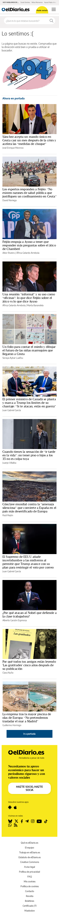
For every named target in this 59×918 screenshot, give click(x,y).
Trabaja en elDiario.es (29, 852)
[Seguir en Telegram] (27, 821)
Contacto (29, 891)
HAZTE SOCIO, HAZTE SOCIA (29, 788)
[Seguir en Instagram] (32, 821)
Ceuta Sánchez (25, 2)
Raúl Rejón (7, 515)
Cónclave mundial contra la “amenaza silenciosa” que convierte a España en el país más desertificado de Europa (29, 507)
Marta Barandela (35, 305)
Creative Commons (29, 862)
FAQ (29, 876)
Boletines (29, 901)
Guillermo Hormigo (11, 725)
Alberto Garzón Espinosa (14, 620)
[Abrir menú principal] (54, 9)
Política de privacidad (29, 871)
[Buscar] (51, 20)
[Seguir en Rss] (15, 825)
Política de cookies (29, 886)
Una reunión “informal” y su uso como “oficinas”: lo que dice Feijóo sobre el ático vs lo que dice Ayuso (28, 297)
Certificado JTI (30, 905)
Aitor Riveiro (8, 252)
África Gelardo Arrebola (27, 252)
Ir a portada (29, 733)
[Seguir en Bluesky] (10, 821)
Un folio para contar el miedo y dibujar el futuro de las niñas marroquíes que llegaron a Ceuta (29, 350)
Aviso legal (29, 866)
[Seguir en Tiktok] (46, 821)
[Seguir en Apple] (15, 807)
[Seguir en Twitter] (16, 821)
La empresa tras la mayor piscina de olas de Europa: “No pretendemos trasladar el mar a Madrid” (26, 717)
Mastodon (29, 910)
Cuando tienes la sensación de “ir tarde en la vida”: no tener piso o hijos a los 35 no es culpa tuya (28, 455)
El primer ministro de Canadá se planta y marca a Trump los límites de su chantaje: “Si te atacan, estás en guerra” (29, 402)
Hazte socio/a (42, 10)
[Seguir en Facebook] (22, 821)
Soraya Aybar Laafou (12, 357)
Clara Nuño (7, 672)
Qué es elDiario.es (29, 842)
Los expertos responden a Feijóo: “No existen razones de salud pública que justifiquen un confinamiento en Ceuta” (29, 192)
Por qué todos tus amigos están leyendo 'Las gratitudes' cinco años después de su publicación (29, 665)
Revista (29, 896)
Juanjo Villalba (9, 462)
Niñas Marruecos (37, 2)
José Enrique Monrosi (12, 147)
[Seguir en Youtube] (39, 821)
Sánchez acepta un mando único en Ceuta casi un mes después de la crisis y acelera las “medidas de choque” (29, 140)
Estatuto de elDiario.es (30, 857)
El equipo (29, 847)
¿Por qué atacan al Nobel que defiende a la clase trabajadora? (29, 614)
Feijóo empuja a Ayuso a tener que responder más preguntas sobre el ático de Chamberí (29, 245)
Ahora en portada (13, 98)
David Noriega (9, 200)
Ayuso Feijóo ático (50, 2)
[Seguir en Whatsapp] (10, 825)
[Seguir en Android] (9, 807)
